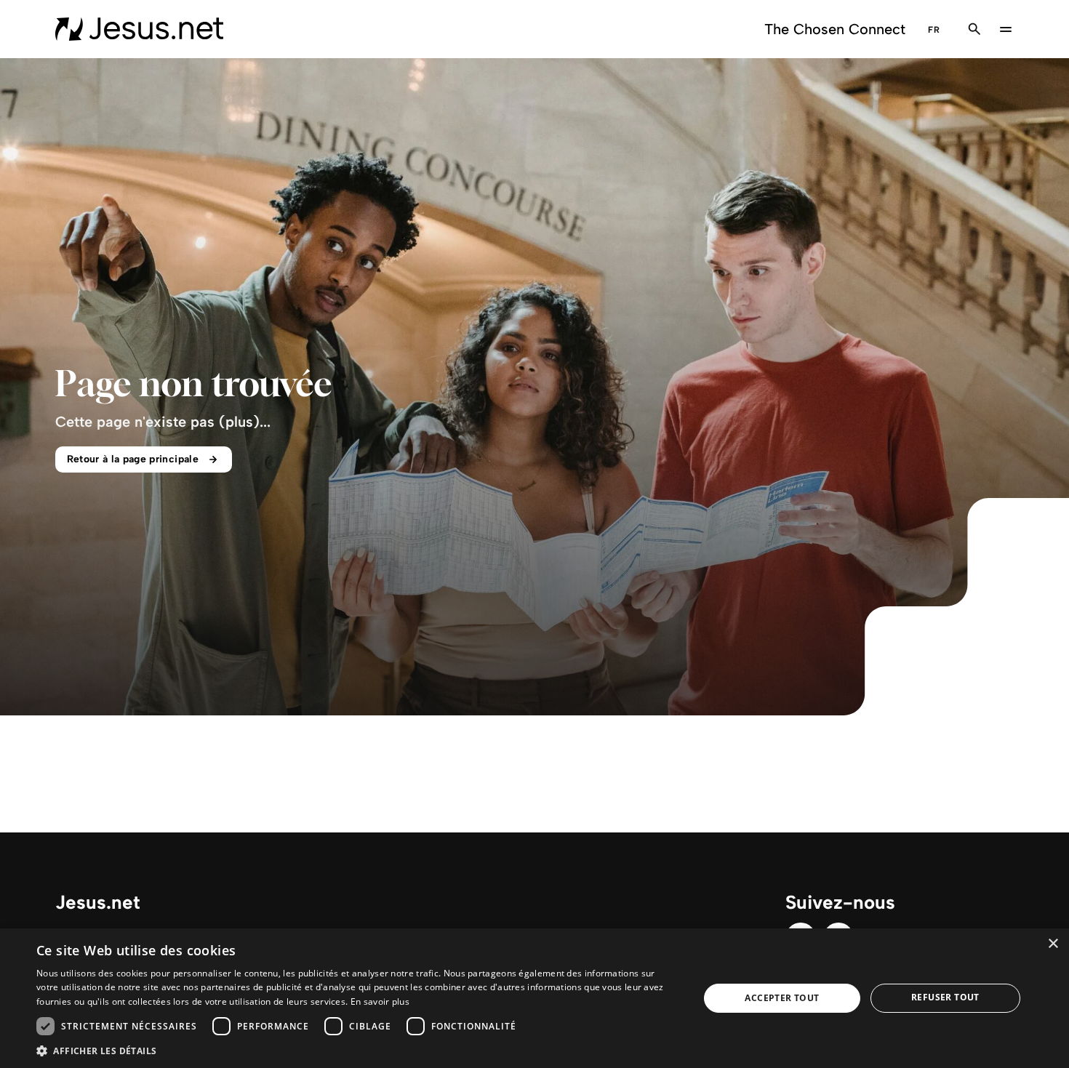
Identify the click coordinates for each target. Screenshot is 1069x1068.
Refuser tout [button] (945, 997)
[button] (357, 1050)
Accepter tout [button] (782, 998)
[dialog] (534, 998)
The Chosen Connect (834, 29)
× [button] (1052, 944)
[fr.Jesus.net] (139, 29)
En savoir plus (380, 1001)
